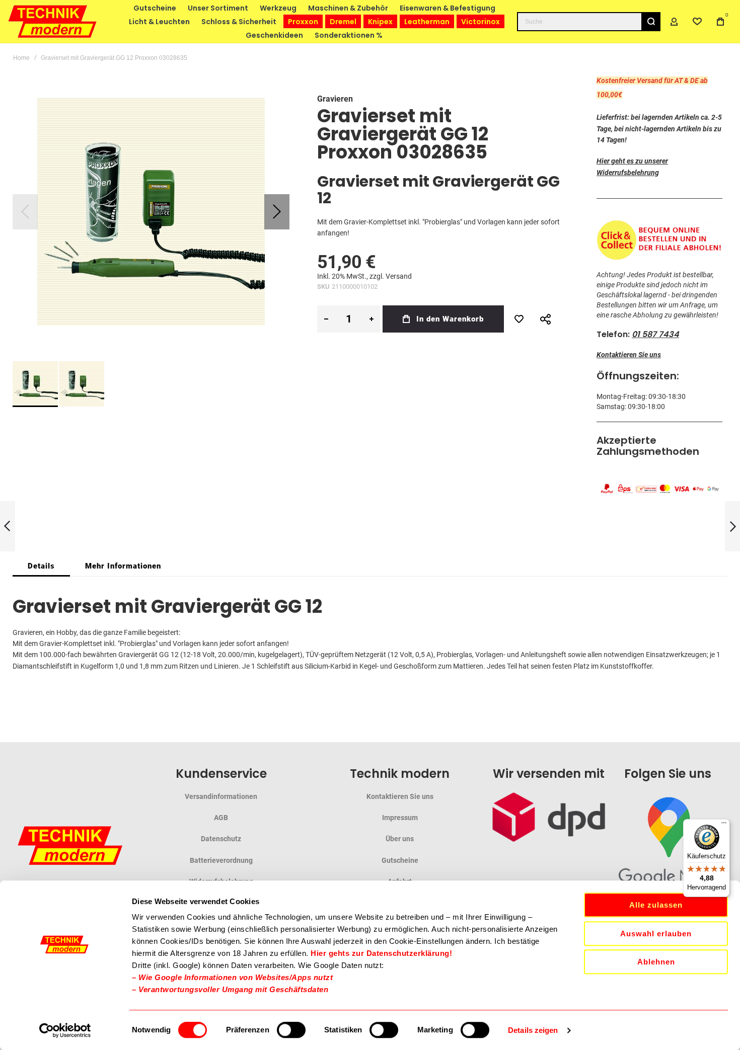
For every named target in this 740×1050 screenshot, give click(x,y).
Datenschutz (221, 839)
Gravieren (335, 99)
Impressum (400, 818)
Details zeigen (533, 1030)
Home (21, 57)
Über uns (400, 839)
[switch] (291, 1031)
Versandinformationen (221, 796)
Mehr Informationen (123, 566)
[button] (276, 211)
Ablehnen (656, 961)
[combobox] (588, 21)
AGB (221, 818)
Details (41, 566)
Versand (399, 276)
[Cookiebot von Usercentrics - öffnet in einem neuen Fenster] (65, 1030)
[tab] (41, 566)
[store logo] (53, 21)
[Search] (650, 21)
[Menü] (724, 825)
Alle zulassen (656, 905)
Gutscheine (400, 860)
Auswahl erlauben (656, 933)
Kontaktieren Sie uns (629, 355)
